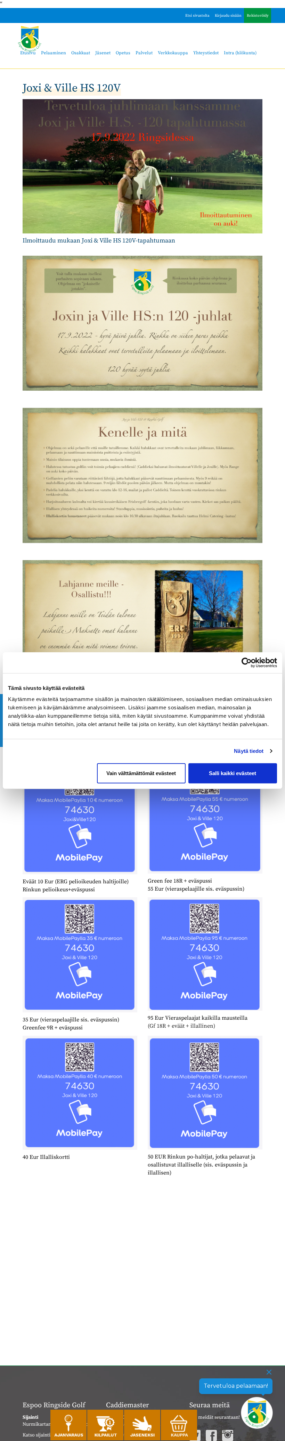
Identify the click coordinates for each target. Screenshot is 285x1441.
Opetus (123, 53)
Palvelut (144, 53)
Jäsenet (103, 53)
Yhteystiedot (206, 53)
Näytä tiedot (248, 751)
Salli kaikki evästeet (232, 773)
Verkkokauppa (173, 53)
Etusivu (28, 53)
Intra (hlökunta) (240, 53)
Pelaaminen (53, 53)
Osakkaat (80, 53)
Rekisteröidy (258, 15)
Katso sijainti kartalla (45, 1435)
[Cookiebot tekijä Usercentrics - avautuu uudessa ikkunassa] (246, 663)
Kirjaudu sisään (228, 15)
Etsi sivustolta (197, 15)
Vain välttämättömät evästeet (141, 773)
